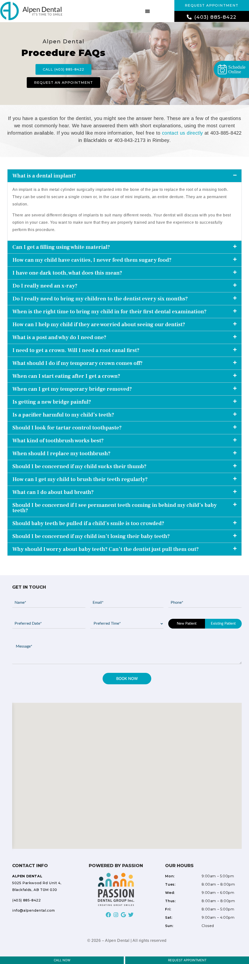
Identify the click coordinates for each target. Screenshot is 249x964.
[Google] (123, 914)
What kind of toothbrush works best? (58, 440)
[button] (147, 11)
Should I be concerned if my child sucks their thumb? (79, 466)
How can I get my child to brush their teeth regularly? (80, 479)
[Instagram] (116, 914)
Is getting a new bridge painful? (51, 402)
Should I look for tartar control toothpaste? (67, 427)
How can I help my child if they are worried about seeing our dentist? (98, 324)
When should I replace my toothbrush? (61, 453)
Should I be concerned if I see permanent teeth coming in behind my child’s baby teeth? (114, 508)
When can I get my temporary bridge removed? (72, 389)
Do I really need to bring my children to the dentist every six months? (100, 298)
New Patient (186, 623)
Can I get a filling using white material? (61, 247)
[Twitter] (131, 914)
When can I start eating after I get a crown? (66, 376)
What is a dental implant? (44, 175)
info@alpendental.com (33, 910)
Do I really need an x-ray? (44, 285)
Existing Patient (223, 623)
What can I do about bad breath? (53, 492)
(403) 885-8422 (26, 900)
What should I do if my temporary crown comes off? (77, 363)
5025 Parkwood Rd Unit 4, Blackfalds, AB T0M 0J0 (36, 883)
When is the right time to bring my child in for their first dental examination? (109, 311)
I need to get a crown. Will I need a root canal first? (75, 350)
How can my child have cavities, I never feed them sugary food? (91, 260)
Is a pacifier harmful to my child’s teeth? (63, 414)
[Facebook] (108, 914)
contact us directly (182, 133)
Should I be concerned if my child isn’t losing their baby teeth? (91, 536)
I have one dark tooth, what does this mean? (67, 272)
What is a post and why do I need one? (59, 337)
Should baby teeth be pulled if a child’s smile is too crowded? (88, 523)
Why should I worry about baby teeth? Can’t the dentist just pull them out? (105, 549)
